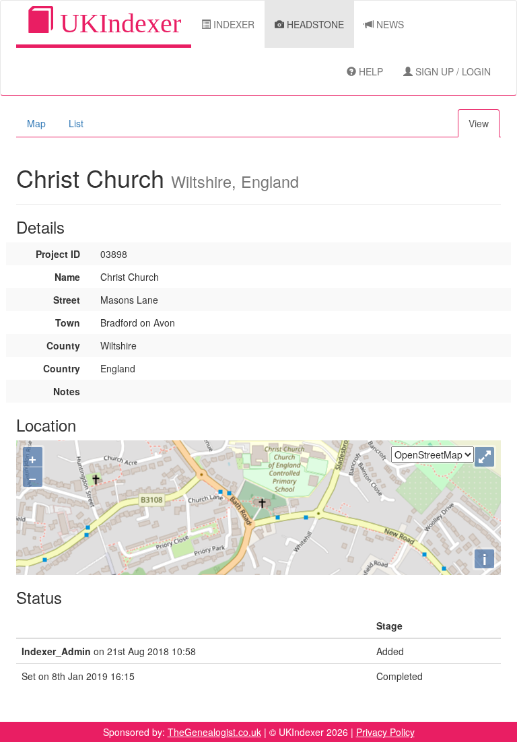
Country (61, 368)
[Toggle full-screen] (484, 457)
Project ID (58, 254)
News (389, 24)
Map (36, 123)
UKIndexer (117, 23)
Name (67, 276)
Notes (66, 391)
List (76, 123)
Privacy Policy (385, 732)
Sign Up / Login (452, 71)
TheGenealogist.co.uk (214, 732)
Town (67, 322)
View (479, 123)
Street (66, 299)
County (63, 345)
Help (369, 71)
